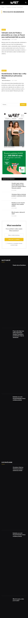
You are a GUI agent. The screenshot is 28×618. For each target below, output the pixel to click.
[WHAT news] (15, 2)
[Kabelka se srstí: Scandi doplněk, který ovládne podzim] (6, 205)
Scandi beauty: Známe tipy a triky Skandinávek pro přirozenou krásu (14, 76)
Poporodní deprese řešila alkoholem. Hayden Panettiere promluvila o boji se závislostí (18, 334)
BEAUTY (4, 70)
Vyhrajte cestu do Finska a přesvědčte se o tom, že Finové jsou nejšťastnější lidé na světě (13, 35)
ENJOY (3, 29)
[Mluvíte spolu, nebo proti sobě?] (6, 214)
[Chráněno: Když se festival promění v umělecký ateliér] (6, 196)
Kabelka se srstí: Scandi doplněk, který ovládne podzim (18, 204)
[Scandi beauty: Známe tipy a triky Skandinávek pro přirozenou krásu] (14, 64)
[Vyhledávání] (25, 2)
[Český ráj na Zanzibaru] (7, 295)
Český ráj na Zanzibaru (19, 265)
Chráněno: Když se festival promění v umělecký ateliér (18, 469)
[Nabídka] (3, 2)
